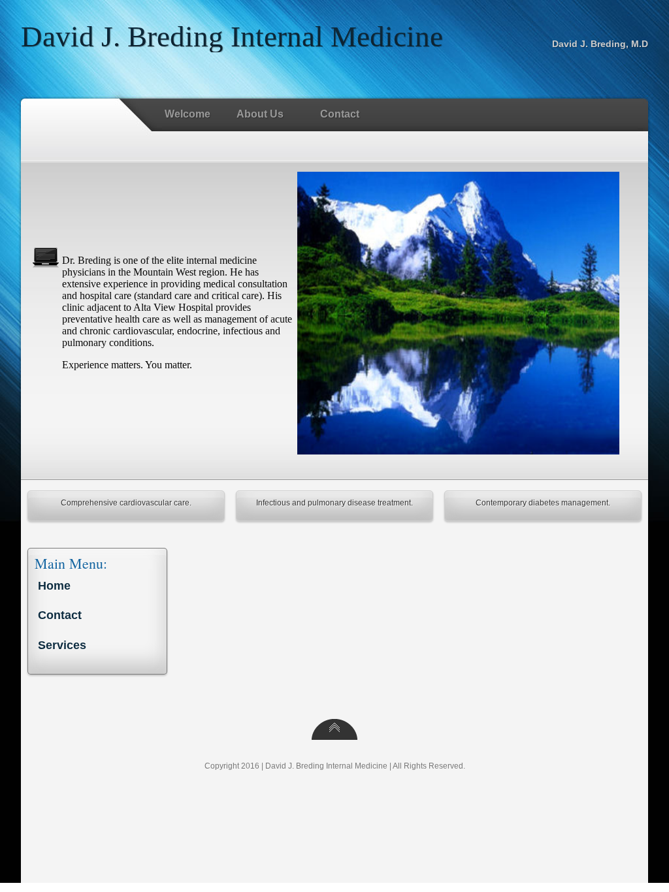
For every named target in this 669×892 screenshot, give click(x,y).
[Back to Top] (334, 736)
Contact (333, 114)
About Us (253, 114)
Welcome (187, 113)
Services (62, 645)
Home (54, 585)
